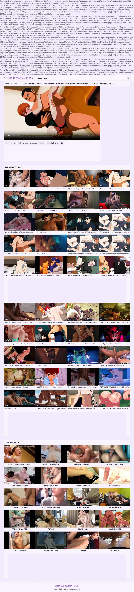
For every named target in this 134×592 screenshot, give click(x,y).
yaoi (19, 143)
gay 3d (41, 143)
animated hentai (53, 143)
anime (25, 143)
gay (7, 143)
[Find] (128, 78)
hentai (13, 143)
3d (62, 143)
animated (33, 143)
